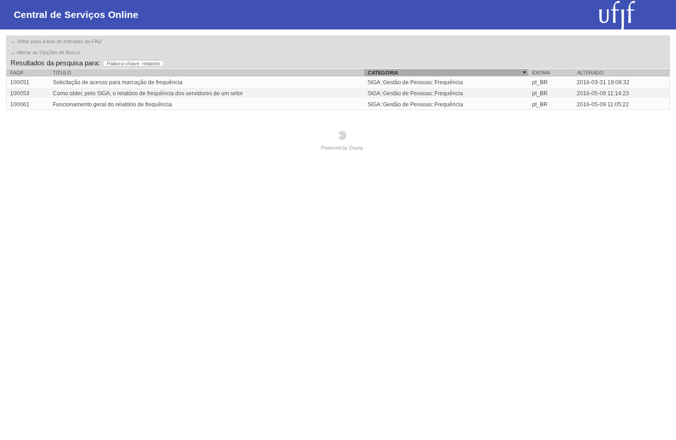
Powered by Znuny (342, 148)
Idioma (541, 72)
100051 (19, 82)
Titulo (62, 72)
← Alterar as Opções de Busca (45, 52)
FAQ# (16, 72)
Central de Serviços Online (76, 14)
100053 (19, 93)
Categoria (383, 72)
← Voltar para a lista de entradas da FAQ (56, 41)
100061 (19, 104)
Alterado (590, 72)
